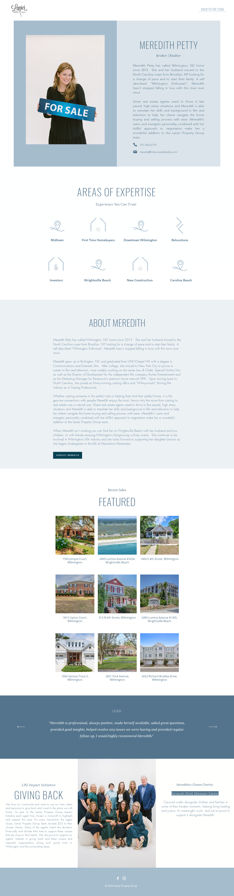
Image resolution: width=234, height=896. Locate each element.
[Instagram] (124, 878)
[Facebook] (118, 878)
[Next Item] (100, 90)
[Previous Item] (30, 90)
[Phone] (135, 144)
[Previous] (21, 727)
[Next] (213, 727)
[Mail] (135, 152)
